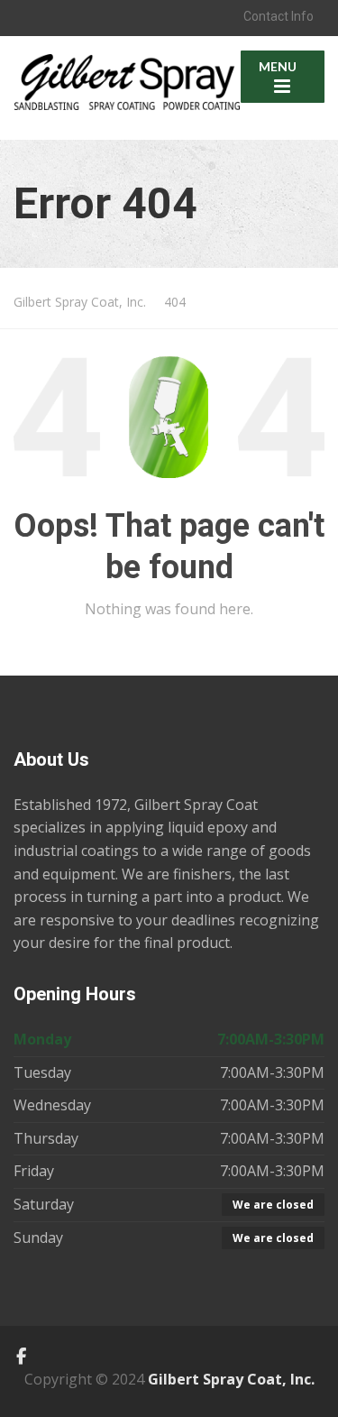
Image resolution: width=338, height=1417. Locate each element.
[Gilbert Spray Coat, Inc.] (127, 72)
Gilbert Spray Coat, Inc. (231, 1379)
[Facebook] (21, 1356)
